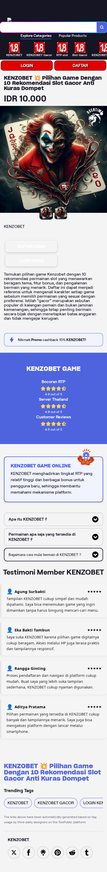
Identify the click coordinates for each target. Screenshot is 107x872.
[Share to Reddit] (72, 852)
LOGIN (27, 65)
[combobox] (48, 27)
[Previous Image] (4, 160)
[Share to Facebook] (28, 852)
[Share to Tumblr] (87, 852)
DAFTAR (80, 65)
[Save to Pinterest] (57, 852)
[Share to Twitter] (14, 852)
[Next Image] (103, 160)
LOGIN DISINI (31, 260)
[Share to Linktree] (43, 852)
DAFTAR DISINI (31, 246)
